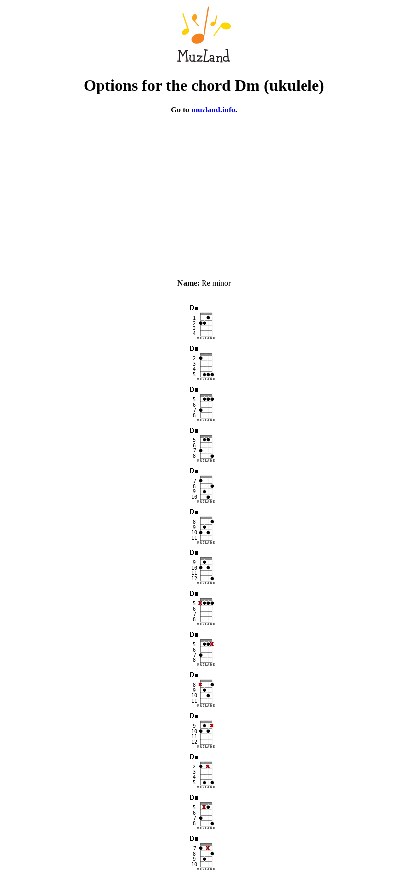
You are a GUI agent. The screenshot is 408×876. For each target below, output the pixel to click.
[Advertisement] (204, 192)
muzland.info (213, 110)
